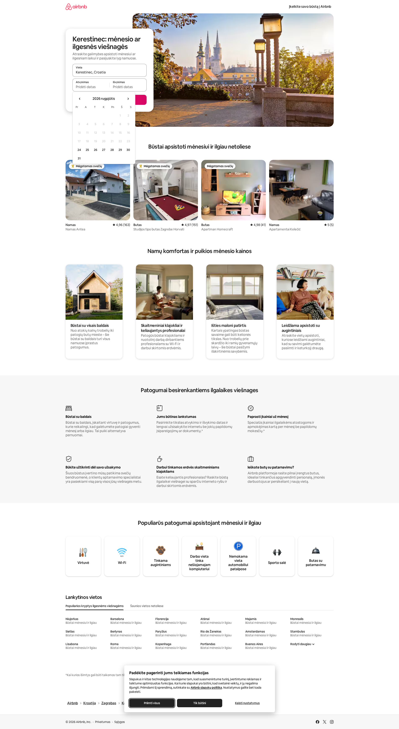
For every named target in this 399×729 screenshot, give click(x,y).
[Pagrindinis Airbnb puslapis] (76, 6)
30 (128, 150)
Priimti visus (152, 703)
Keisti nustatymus (247, 703)
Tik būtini (199, 703)
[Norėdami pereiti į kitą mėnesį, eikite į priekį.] (128, 99)
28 (112, 150)
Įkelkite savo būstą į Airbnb (310, 6)
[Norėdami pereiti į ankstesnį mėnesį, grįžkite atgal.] (80, 99)
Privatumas (102, 722)
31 (79, 158)
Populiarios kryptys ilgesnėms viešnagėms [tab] (95, 606)
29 (120, 150)
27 (103, 150)
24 (79, 150)
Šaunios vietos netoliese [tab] (146, 606)
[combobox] (109, 72)
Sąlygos (119, 722)
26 (95, 150)
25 (87, 150)
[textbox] (91, 86)
